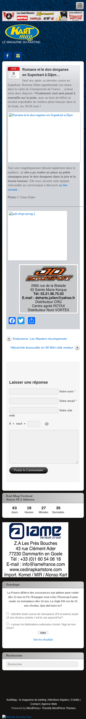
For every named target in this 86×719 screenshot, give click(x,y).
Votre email (67, 401)
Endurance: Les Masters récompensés (40, 338)
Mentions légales (58, 699)
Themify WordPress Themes (59, 708)
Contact (35, 703)
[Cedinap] (35, 576)
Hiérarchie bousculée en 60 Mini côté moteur (42, 347)
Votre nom (66, 391)
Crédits (75, 699)
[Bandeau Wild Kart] (43, 20)
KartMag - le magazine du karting (26, 699)
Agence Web (49, 703)
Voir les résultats (43, 639)
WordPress (33, 708)
